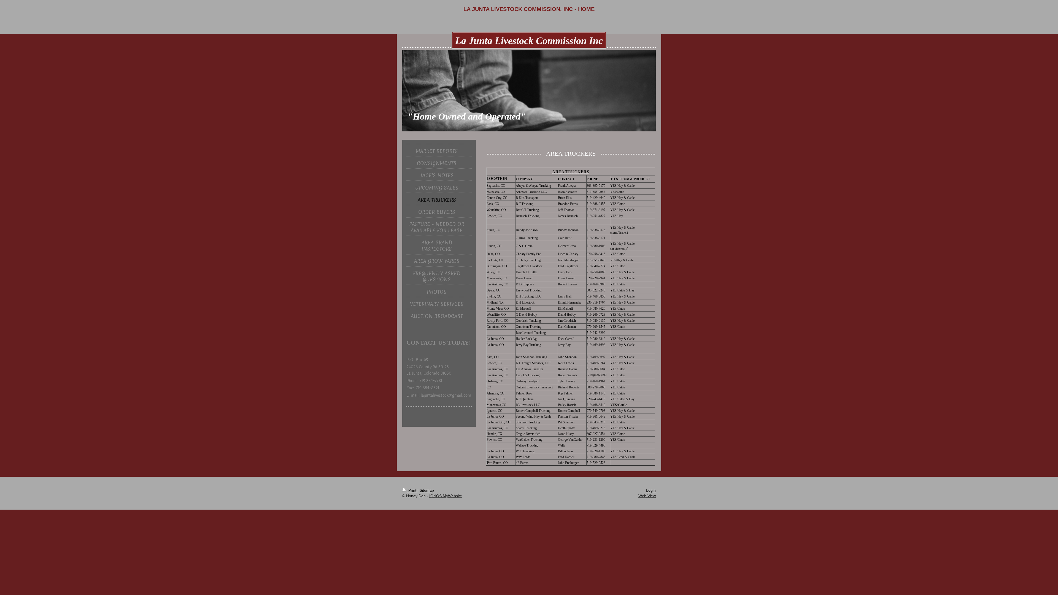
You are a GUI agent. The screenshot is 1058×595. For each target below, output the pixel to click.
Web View (647, 496)
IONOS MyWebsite (445, 496)
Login (651, 490)
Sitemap (427, 490)
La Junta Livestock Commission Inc (529, 40)
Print (412, 490)
